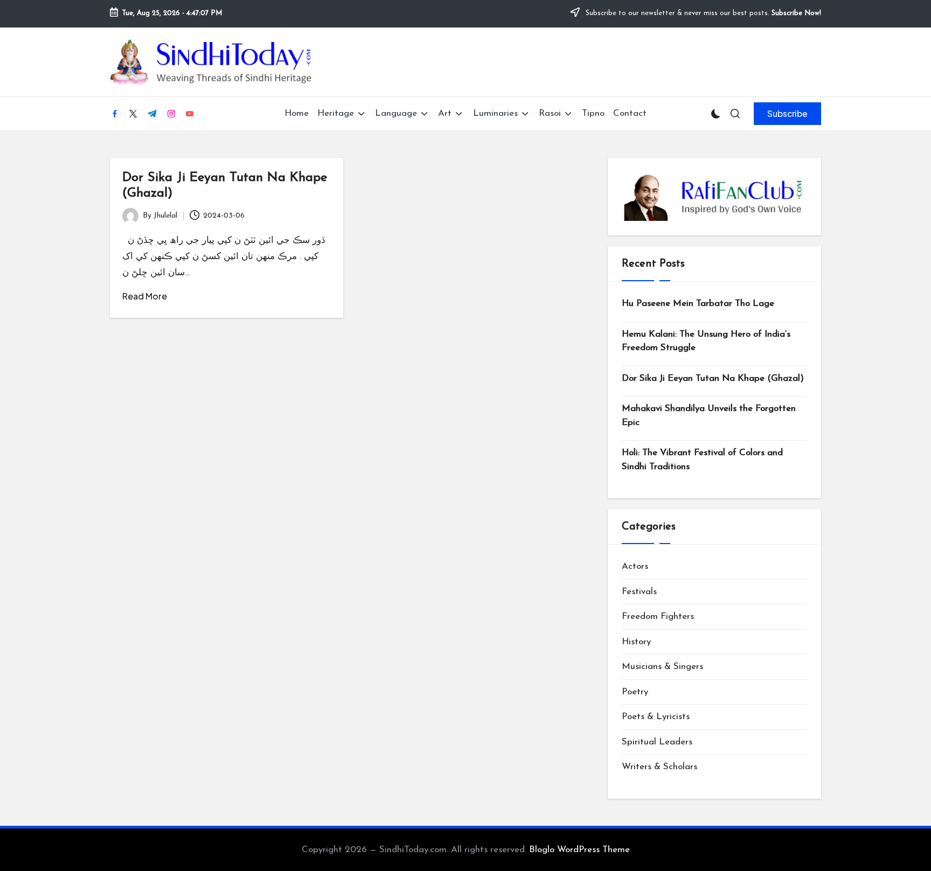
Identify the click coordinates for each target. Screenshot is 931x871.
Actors (635, 566)
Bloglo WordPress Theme (579, 849)
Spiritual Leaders (657, 742)
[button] (787, 113)
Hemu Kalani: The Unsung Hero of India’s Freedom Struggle (706, 341)
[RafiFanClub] (714, 196)
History (636, 641)
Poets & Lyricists (656, 716)
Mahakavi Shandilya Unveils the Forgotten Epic (709, 415)
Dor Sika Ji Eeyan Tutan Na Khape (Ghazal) (713, 378)
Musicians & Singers (662, 666)
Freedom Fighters (658, 616)
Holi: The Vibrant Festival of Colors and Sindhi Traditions (702, 459)
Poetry (635, 691)
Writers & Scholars (659, 766)
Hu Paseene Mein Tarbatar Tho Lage (698, 303)
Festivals (639, 591)
